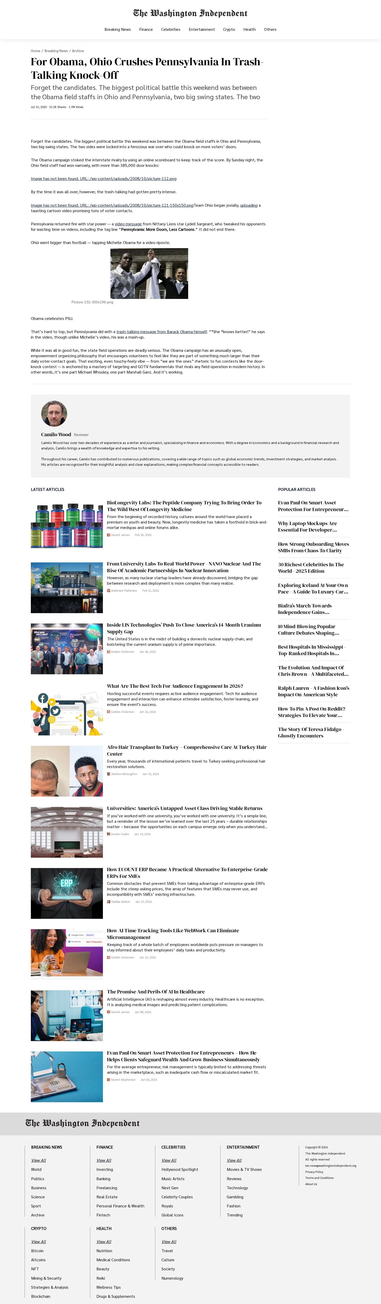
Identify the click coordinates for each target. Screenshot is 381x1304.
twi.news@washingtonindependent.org (330, 1165)
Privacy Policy (314, 1171)
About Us (311, 1184)
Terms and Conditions (319, 1177)
